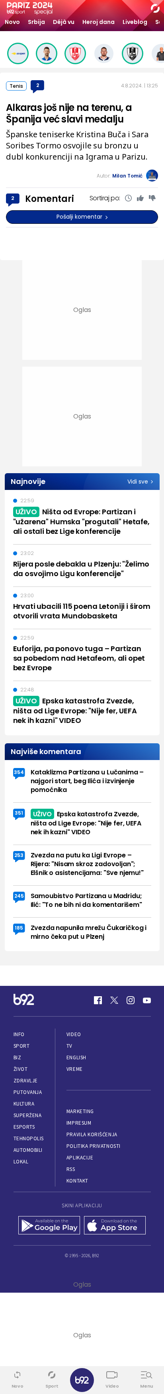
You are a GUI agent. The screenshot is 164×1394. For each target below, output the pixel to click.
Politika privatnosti (93, 1146)
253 (18, 855)
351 (19, 813)
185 (19, 927)
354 (19, 772)
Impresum (78, 1123)
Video (73, 1034)
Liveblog (135, 22)
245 (19, 895)
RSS (70, 1169)
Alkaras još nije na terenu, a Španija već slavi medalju (69, 113)
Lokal (21, 1161)
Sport (22, 1046)
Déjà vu (63, 22)
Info (19, 1034)
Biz (17, 1057)
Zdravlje (26, 1080)
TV (69, 1046)
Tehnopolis (29, 1138)
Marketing (80, 1111)
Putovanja (28, 1092)
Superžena (28, 1115)
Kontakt (77, 1180)
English (76, 1057)
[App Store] (115, 1226)
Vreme (74, 1069)
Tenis (16, 86)
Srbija (36, 22)
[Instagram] (131, 1000)
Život (21, 1069)
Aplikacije (79, 1157)
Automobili (28, 1150)
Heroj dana (98, 22)
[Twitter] (114, 1000)
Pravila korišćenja (91, 1134)
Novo (12, 22)
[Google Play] (49, 1226)
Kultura (24, 1103)
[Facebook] (98, 1000)
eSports (24, 1126)
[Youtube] (147, 1000)
